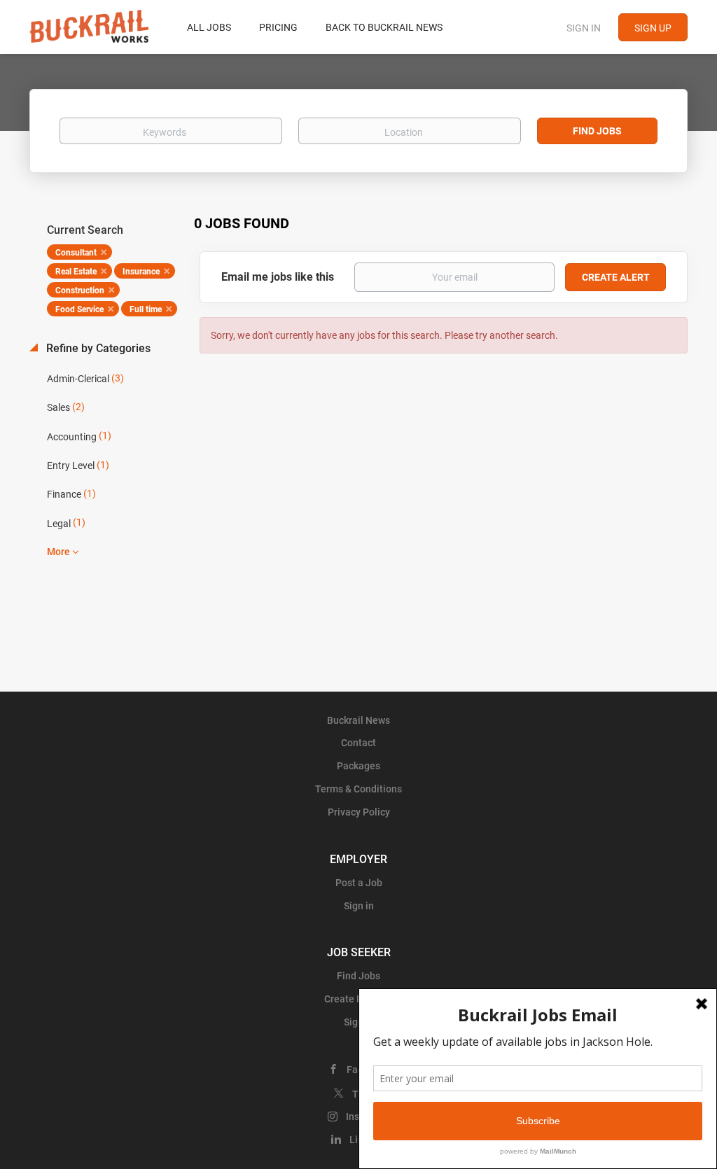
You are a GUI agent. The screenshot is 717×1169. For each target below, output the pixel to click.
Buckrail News (358, 720)
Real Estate (76, 271)
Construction (79, 290)
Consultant (76, 253)
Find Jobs (597, 130)
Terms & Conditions (358, 788)
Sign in (583, 28)
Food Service (79, 309)
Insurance (141, 271)
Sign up (652, 28)
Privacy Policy (359, 812)
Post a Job (358, 882)
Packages (358, 765)
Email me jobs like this (277, 277)
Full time (146, 309)
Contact (358, 742)
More (58, 551)
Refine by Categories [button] (97, 348)
